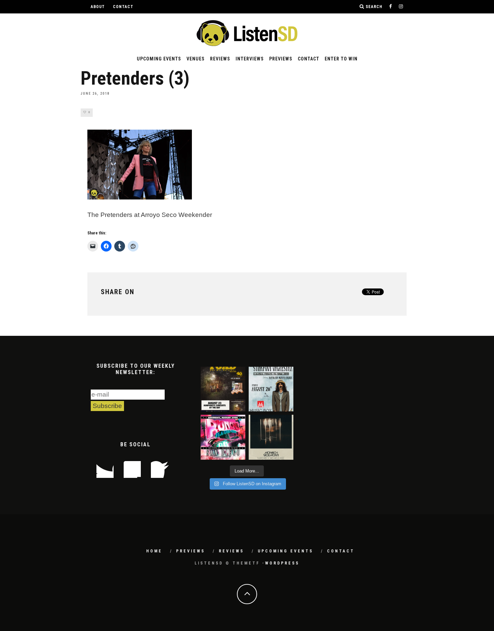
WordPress (282, 563)
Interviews (250, 58)
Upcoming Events (159, 58)
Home (154, 551)
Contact (123, 6)
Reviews (220, 58)
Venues (196, 58)
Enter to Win (341, 58)
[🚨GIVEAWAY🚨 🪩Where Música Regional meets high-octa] (223, 437)
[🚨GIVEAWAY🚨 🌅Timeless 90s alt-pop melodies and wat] (223, 389)
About (98, 6)
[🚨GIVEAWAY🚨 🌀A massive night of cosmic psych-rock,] (271, 437)
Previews (280, 58)
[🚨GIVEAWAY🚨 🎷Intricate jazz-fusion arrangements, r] (271, 389)
